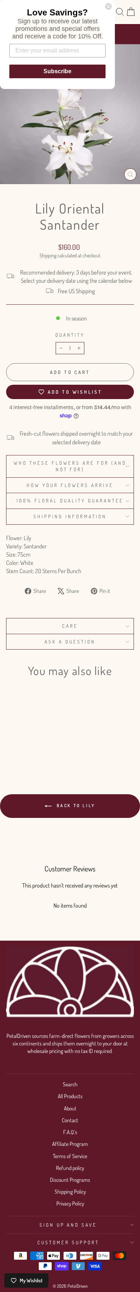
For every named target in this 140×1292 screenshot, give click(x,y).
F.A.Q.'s (70, 1132)
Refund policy (70, 1167)
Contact (70, 1120)
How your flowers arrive (70, 485)
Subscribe (57, 71)
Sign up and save (68, 1225)
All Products (70, 1096)
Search (70, 1084)
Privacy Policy (70, 1203)
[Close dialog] (108, 6)
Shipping (47, 255)
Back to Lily (75, 805)
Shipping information (70, 516)
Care (70, 626)
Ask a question (70, 641)
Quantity (70, 335)
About (70, 1108)
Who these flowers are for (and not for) (70, 466)
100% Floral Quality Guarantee (70, 500)
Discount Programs (70, 1179)
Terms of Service (70, 1156)
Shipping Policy (70, 1191)
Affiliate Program (70, 1143)
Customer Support (68, 1242)
